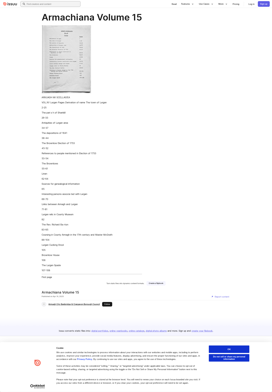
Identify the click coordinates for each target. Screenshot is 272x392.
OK (229, 349)
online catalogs (136, 330)
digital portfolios (99, 330)
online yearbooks (119, 330)
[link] (174, 4)
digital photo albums (156, 330)
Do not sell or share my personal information (229, 357)
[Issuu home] (10, 4)
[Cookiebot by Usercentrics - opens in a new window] (37, 386)
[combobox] (53, 4)
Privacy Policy (84, 359)
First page (47, 277)
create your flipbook (202, 330)
